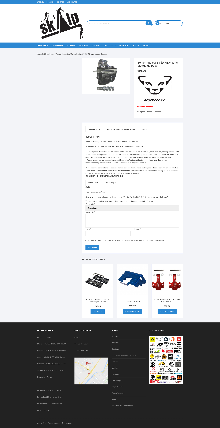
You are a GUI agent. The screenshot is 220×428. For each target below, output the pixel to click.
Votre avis (90, 212)
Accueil (40, 54)
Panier (114, 399)
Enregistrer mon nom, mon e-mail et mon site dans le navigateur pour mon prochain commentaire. (126, 240)
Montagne (84, 45)
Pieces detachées (63, 54)
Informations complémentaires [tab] (121, 129)
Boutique (115, 349)
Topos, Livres (109, 45)
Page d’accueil (117, 387)
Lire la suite (97, 312)
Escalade (71, 45)
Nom (88, 229)
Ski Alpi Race (57, 45)
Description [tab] (94, 129)
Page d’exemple (118, 393)
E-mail (137, 229)
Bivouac (95, 45)
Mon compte (72, 2)
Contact (60, 2)
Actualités (116, 343)
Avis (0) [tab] (145, 129)
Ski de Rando (42, 45)
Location (50, 2)
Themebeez (67, 423)
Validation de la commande (122, 406)
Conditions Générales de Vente (124, 355)
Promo (146, 45)
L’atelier (40, 2)
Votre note (90, 204)
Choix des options (132, 311)
